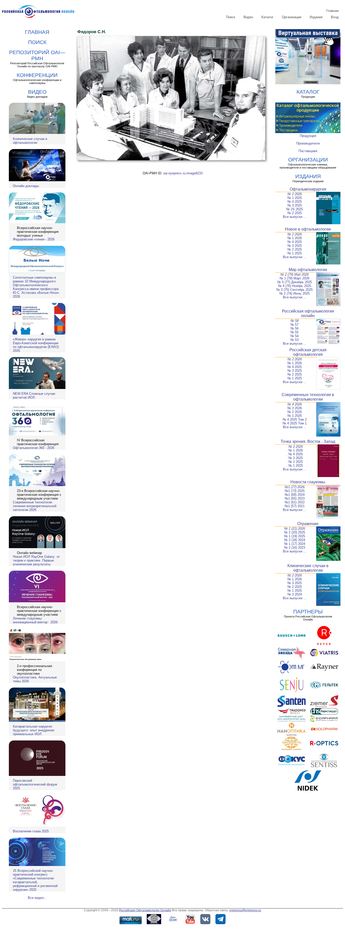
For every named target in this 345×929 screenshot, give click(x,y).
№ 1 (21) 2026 (294, 528)
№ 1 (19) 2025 (294, 536)
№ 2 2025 (294, 213)
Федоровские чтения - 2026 (34, 239)
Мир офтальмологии (308, 269)
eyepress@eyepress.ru (245, 910)
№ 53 (294, 340)
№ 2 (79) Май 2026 (294, 274)
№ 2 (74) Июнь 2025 (294, 293)
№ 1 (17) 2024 (294, 544)
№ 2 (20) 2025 (294, 532)
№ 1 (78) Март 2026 (294, 278)
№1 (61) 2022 (295, 502)
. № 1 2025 (294, 465)
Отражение (307, 524)
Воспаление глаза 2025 (31, 831)
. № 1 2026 (294, 450)
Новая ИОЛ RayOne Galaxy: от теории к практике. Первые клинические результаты (36, 560)
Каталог (267, 17)
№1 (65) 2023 (295, 498)
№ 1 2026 (294, 198)
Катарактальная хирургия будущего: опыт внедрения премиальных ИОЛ (33, 730)
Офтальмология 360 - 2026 (33, 448)
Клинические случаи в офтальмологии (30, 140)
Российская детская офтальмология (308, 352)
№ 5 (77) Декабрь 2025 (294, 282)
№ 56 (294, 328)
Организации (291, 17)
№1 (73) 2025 (295, 491)
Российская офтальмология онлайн (308, 313)
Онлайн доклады (26, 186)
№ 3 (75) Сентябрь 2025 (294, 290)
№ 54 (294, 336)
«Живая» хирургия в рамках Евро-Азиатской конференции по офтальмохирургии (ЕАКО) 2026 (36, 345)
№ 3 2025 (294, 205)
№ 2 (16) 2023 (294, 547)
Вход (335, 17)
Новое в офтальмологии (308, 229)
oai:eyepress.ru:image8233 (183, 173)
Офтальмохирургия (308, 189)
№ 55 (294, 332)
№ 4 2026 (294, 404)
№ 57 (294, 324)
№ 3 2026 (294, 408)
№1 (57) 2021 (295, 506)
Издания (316, 17)
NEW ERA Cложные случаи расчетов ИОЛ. (34, 395)
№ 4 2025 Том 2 (295, 419)
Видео (248, 17)
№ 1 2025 (294, 253)
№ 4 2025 (294, 201)
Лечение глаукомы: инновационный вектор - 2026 (35, 620)
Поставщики (308, 151)
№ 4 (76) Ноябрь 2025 (294, 286)
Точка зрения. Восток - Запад (308, 441)
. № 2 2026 (294, 446)
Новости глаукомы (307, 482)
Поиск (230, 17)
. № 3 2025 (294, 458)
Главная (332, 11)
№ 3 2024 (294, 594)
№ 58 (294, 321)
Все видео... (37, 898)
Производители (308, 143)
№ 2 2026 (294, 194)
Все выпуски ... (294, 217)
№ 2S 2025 (294, 209)
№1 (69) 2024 (295, 495)
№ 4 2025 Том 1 (295, 423)
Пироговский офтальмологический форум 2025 (35, 784)
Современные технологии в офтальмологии (308, 397)
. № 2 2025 (294, 462)
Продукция (308, 136)
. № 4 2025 (294, 454)
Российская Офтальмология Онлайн (145, 910)
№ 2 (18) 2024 (294, 540)
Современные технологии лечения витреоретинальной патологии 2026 (34, 506)
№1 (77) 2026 (295, 487)
